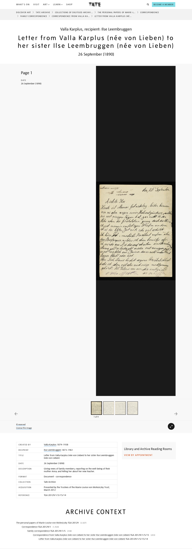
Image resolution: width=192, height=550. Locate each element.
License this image (24, 428)
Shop (69, 4)
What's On (23, 4)
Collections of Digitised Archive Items (77, 12)
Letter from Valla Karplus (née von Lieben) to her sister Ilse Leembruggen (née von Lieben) (82, 539)
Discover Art (23, 12)
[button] (147, 4)
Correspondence (149, 12)
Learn (57, 4)
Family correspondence (33, 16)
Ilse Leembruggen (116, 29)
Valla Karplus (71, 29)
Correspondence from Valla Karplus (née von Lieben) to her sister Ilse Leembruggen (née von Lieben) (81, 535)
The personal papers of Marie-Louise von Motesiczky (128, 12)
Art (45, 4)
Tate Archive (43, 12)
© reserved (20, 424)
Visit (36, 4)
